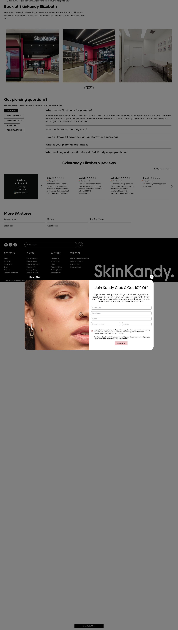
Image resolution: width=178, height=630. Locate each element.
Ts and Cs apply (117, 333)
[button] (152, 277)
